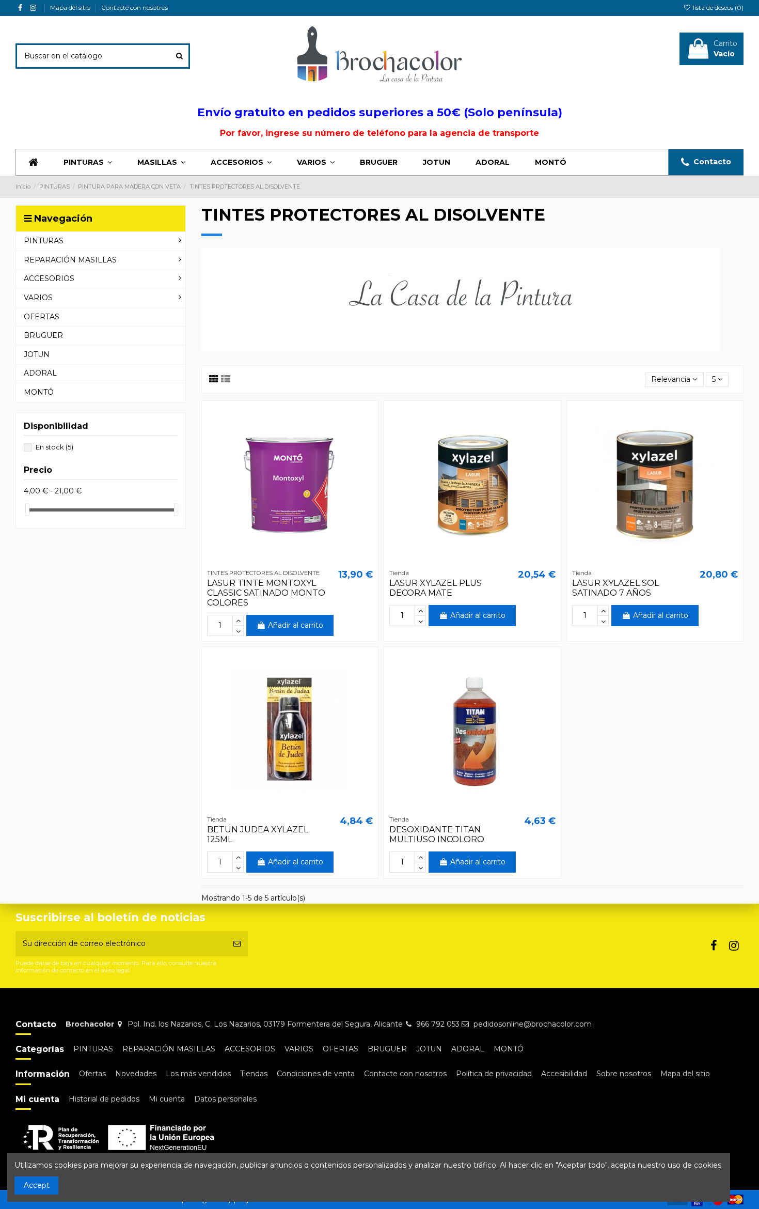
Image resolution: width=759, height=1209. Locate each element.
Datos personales (225, 1099)
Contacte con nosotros (134, 7)
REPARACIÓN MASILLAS (168, 1048)
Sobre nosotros (623, 1073)
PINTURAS (93, 1048)
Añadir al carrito (295, 625)
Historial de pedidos (104, 1099)
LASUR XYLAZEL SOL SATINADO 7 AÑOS (615, 588)
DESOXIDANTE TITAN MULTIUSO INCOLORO (436, 834)
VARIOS (298, 1048)
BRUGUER (387, 1048)
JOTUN (429, 1048)
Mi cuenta (167, 1099)
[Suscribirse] (237, 943)
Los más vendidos (198, 1073)
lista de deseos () (717, 7)
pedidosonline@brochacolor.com (532, 1024)
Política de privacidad (494, 1073)
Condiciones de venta (316, 1073)
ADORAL (467, 1048)
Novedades (135, 1073)
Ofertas (92, 1073)
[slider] (27, 509)
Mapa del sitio (71, 7)
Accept (37, 1185)
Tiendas (253, 1073)
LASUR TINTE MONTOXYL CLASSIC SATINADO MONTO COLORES (266, 593)
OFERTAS (340, 1048)
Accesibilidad (564, 1073)
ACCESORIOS (250, 1048)
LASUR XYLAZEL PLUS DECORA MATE (435, 588)
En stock (54, 447)
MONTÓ (509, 1048)
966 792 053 (438, 1024)
